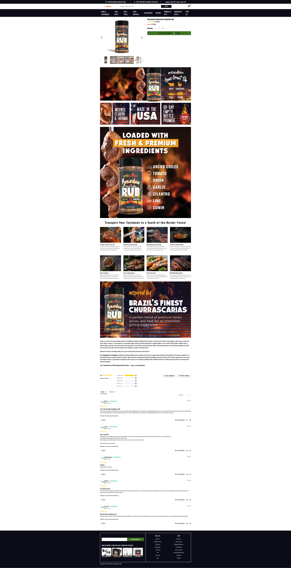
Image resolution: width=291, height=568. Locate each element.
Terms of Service (178, 550)
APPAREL (158, 13)
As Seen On (157, 544)
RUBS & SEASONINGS (105, 12)
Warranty (158, 550)
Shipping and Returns (178, 544)
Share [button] (103, 420)
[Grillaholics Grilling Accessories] (109, 6)
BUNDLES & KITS (167, 12)
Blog (158, 558)
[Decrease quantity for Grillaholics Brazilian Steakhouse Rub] (155, 28)
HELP (178, 536)
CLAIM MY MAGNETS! (135, 539)
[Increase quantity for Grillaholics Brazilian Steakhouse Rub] (162, 28)
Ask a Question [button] (170, 375)
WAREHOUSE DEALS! (178, 12)
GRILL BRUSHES (136, 12)
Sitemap (179, 558)
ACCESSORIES (148, 13)
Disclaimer (178, 555)
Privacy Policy (179, 547)
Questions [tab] (112, 392)
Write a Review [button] (185, 375)
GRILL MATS (116, 12)
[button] (187, 420)
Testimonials (158, 547)
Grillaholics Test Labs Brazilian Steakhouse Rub (109, 416)
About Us (157, 536)
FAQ (158, 553)
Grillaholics (111, 564)
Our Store (158, 555)
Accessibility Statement (179, 553)
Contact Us (178, 539)
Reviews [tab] (102, 392)
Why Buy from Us (157, 542)
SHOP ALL (187, 12)
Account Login (179, 542)
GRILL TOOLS (126, 12)
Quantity (150, 28)
